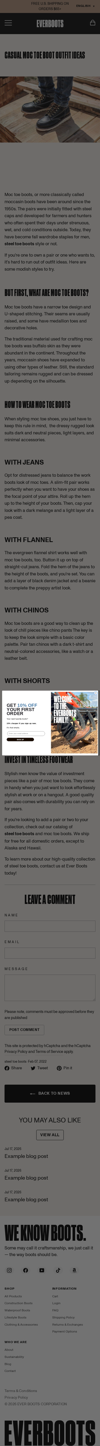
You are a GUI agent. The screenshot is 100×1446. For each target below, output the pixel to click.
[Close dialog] (95, 693)
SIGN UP (20, 739)
